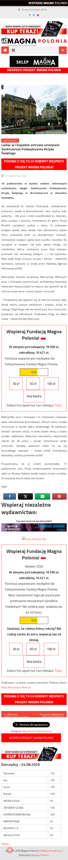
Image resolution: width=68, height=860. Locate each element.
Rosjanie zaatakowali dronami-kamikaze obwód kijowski (52, 714)
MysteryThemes (40, 855)
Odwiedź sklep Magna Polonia (34, 61)
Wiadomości (10, 140)
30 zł (16, 383)
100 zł (51, 383)
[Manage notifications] (10, 850)
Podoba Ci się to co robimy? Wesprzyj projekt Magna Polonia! (34, 164)
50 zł (33, 383)
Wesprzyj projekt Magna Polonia (34, 70)
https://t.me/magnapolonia (37, 731)
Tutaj (58, 405)
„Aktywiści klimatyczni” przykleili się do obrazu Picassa (16, 714)
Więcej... (5, 844)
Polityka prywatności (50, 851)
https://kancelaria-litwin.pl (16, 687)
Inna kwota (34, 396)
